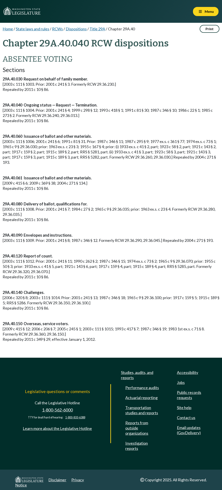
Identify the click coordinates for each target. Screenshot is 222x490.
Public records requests (189, 395)
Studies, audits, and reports (137, 375)
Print (210, 29)
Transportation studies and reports (141, 410)
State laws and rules (32, 28)
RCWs (57, 28)
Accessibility (187, 372)
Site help (184, 407)
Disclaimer (57, 479)
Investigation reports (136, 446)
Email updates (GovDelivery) (189, 430)
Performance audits (142, 387)
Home (8, 28)
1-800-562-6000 (57, 409)
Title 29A (97, 28)
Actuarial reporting (141, 397)
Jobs (181, 382)
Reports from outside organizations (136, 428)
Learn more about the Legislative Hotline (57, 428)
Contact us (186, 417)
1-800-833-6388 (75, 417)
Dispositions (76, 28)
